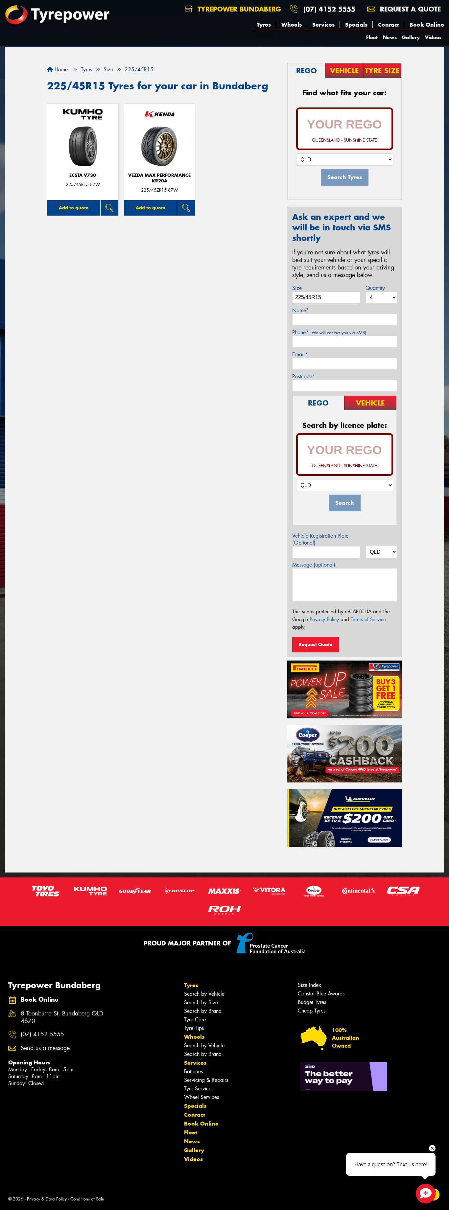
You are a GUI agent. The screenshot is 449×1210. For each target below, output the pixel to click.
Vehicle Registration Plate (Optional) (320, 539)
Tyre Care (195, 1019)
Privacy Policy (324, 619)
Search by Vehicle (204, 993)
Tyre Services (198, 1088)
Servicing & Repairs (206, 1080)
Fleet (372, 37)
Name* (300, 310)
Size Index (309, 985)
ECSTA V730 (82, 175)
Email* (300, 354)
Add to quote (73, 208)
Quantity (375, 288)
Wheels (291, 24)
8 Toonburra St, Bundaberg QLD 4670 (62, 1017)
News (390, 37)
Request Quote (315, 644)
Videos (433, 37)
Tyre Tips (194, 1028)
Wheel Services (201, 1097)
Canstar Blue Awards (321, 993)
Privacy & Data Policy (47, 1199)
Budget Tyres (312, 1002)
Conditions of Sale (87, 1199)
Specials (356, 24)
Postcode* (303, 376)
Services (323, 24)
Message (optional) (313, 564)
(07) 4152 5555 (329, 9)
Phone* (329, 332)
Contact (388, 24)
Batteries (193, 1071)
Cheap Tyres (311, 1010)
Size (297, 288)
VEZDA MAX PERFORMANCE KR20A (159, 178)
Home (60, 69)
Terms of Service (368, 619)
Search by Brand (203, 1011)
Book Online (427, 24)
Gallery (411, 37)
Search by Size (201, 1002)
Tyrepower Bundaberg (238, 9)
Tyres (264, 24)
